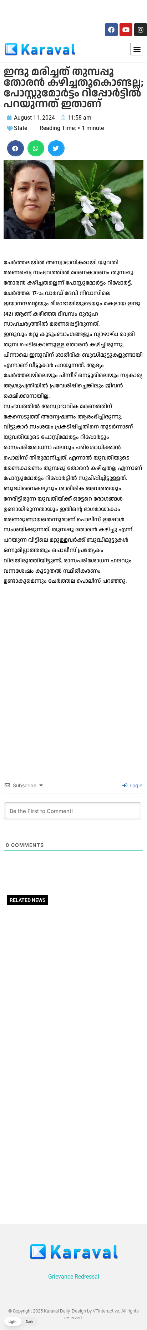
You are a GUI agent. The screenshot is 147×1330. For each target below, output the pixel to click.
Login (135, 785)
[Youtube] (126, 29)
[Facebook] (111, 29)
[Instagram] (140, 29)
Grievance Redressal (73, 1276)
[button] (137, 49)
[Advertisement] (53, 10)
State (20, 128)
